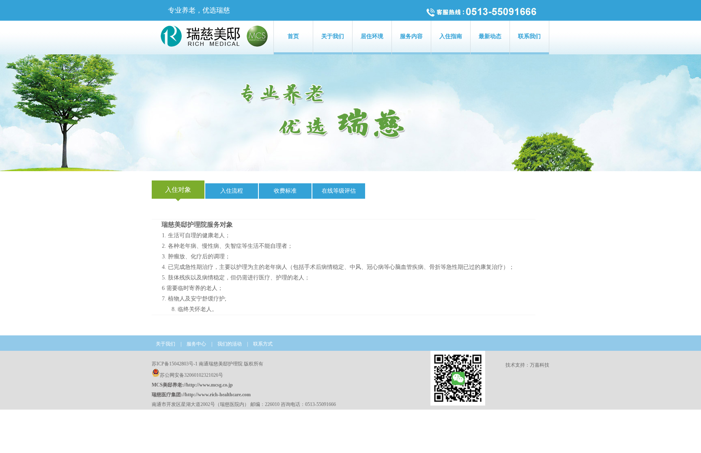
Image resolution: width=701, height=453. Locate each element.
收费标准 (285, 191)
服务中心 (196, 344)
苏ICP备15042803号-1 (175, 364)
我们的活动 (229, 344)
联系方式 (263, 344)
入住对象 (178, 189)
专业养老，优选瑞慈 (199, 10)
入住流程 (231, 191)
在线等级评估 (339, 191)
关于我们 (165, 344)
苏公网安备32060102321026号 (191, 375)
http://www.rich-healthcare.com (218, 394)
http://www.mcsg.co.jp (209, 385)
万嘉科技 (539, 365)
